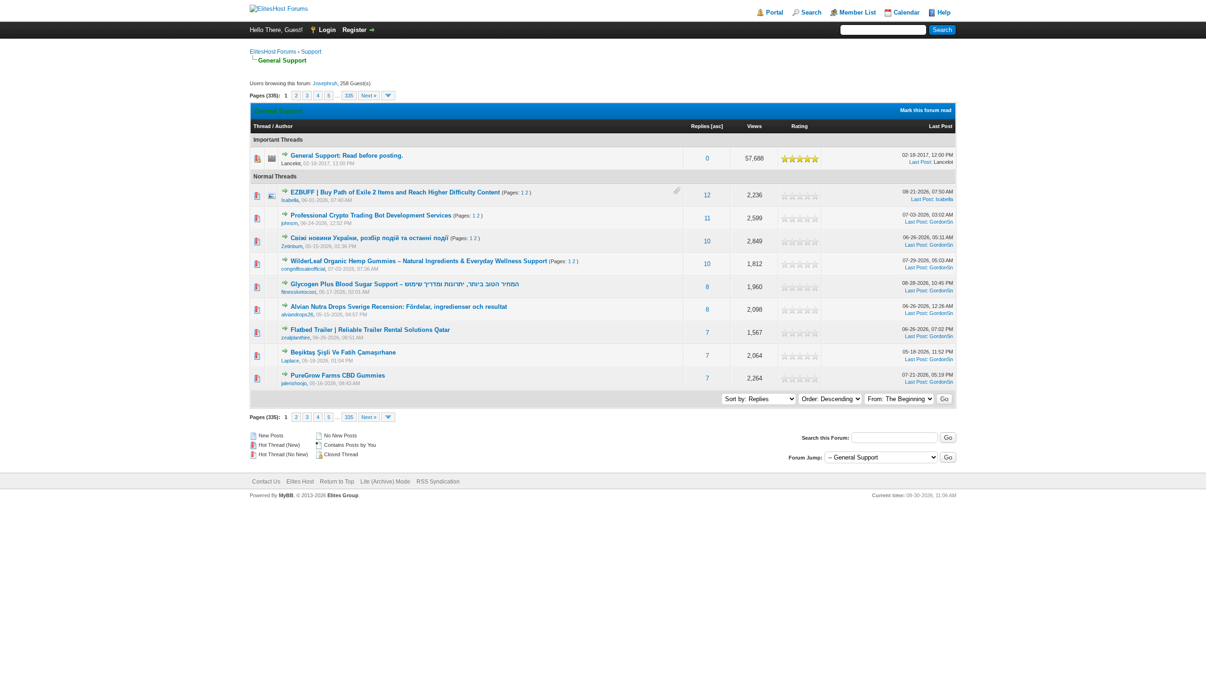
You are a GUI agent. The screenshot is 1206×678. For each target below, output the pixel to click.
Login (327, 29)
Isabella (290, 200)
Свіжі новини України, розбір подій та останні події (369, 238)
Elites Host (300, 481)
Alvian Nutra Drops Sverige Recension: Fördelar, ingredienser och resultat (399, 306)
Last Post (941, 126)
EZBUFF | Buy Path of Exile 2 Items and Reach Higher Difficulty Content (395, 192)
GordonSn (941, 222)
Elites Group (343, 495)
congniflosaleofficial (303, 269)
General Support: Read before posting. (347, 155)
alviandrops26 (297, 314)
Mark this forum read (926, 110)
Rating (799, 126)
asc (717, 126)
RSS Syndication (438, 481)
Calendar (907, 12)
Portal (774, 12)
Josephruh (325, 83)
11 (707, 218)
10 (707, 241)
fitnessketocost (298, 292)
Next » (368, 95)
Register (354, 29)
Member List (857, 12)
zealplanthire (295, 337)
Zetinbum (291, 246)
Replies (700, 126)
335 (349, 95)
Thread (262, 126)
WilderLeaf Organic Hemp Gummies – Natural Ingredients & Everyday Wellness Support (419, 261)
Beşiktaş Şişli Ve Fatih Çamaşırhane (343, 352)
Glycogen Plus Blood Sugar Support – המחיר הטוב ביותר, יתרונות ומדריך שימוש (405, 284)
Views (754, 126)
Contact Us (266, 481)
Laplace (290, 360)
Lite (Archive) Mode (385, 481)
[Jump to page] (388, 95)
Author (284, 126)
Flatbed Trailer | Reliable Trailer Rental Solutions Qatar (370, 329)
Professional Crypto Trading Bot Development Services (371, 215)
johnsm (289, 223)
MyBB (286, 495)
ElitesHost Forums (273, 51)
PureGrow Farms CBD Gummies (338, 375)
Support (311, 51)
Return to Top (337, 481)
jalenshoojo (294, 383)
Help (944, 12)
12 (707, 195)
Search (811, 12)
